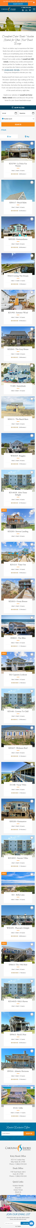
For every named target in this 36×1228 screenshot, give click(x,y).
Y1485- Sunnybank (18, 386)
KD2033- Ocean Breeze (18, 601)
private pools (8, 70)
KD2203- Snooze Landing (18, 531)
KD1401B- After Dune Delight (18, 493)
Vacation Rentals (18, 1185)
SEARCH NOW (18, 4)
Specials (18, 1194)
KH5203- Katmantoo (18, 821)
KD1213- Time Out (18, 564)
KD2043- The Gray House (18, 349)
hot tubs (17, 70)
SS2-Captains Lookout (18, 674)
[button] (18, 3)
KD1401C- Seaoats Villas (18, 858)
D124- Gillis (18, 1108)
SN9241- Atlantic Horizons (18, 1071)
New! (4, 510)
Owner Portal (18, 1190)
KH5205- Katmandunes (18, 239)
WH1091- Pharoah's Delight (18, 928)
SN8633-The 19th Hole (18, 964)
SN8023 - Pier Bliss (18, 638)
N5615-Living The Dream (18, 275)
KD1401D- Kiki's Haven (18, 1001)
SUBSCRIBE (25, 1223)
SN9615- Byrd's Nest (18, 1034)
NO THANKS (18, 1226)
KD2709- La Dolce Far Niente (18, 164)
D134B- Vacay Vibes (18, 784)
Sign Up (29, 1133)
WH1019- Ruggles (18, 455)
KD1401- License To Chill (18, 711)
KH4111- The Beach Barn (18, 419)
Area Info (18, 1188)
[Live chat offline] (31, 1223)
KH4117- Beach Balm (17, 202)
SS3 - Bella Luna (18, 894)
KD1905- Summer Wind (18, 312)
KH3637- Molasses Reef (18, 748)
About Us (18, 1192)
